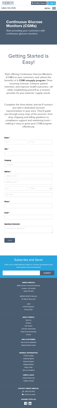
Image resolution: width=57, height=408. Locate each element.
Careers (28, 334)
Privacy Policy (28, 310)
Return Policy (29, 367)
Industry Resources (29, 378)
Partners (28, 323)
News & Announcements (28, 332)
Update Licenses (28, 381)
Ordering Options (28, 359)
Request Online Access (28, 345)
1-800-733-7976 (8, 8)
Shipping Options (28, 364)
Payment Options (28, 361)
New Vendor (28, 326)
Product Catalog (29, 356)
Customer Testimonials (28, 329)
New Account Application (28, 342)
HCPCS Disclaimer (28, 307)
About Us (28, 320)
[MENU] (54, 8)
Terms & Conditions (29, 370)
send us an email (29, 394)
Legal (28, 304)
